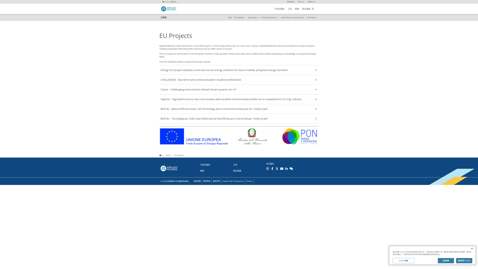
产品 (229, 17)
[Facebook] (272, 168)
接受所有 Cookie (464, 260)
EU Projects (311, 17)
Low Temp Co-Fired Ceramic (292, 17)
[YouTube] (282, 168)
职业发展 (306, 8)
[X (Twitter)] (277, 168)
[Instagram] (268, 168)
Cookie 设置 (403, 260)
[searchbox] (313, 9)
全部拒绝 (446, 260)
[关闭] (472, 248)
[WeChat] (291, 168)
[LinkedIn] (287, 168)
